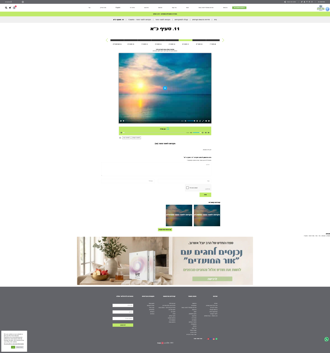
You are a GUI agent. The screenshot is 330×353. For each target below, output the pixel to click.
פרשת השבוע (171, 318)
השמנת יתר (172, 320)
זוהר (316, 236)
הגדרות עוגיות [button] (19, 347)
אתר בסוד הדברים (191, 334)
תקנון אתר (151, 303)
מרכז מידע (103, 7)
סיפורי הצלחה (192, 322)
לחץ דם (173, 311)
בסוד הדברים (213, 307)
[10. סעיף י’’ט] (199, 40)
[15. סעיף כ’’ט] (131, 40)
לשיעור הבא (126, 137)
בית (215, 20)
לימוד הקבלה (213, 314)
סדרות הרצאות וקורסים (201, 20)
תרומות (160, 7)
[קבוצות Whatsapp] (312, 2)
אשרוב (328, 236)
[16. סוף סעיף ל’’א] (117, 40)
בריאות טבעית (213, 309)
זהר (319, 236)
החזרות (152, 314)
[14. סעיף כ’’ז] (144, 40)
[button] (223, 40)
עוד (89, 7)
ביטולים (152, 311)
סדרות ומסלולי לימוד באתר (205, 7)
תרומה (194, 326)
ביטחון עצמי (172, 322)
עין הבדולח (172, 303)
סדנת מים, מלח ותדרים (169, 305)
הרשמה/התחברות (239, 7)
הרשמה (194, 303)
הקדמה (323, 236)
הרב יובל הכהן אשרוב (211, 305)
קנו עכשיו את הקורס (165, 229)
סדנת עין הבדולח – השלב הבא (167, 307)
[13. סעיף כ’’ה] (158, 40)
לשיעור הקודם (136, 137)
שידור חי (132, 7)
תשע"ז (306, 236)
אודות (215, 303)
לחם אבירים (172, 309)
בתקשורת (193, 324)
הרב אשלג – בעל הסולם (210, 316)
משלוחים (151, 309)
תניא (174, 314)
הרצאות (225, 7)
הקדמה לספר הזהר (162, 20)
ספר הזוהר (311, 236)
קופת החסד (193, 330)
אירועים (146, 7)
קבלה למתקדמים (181, 20)
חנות (187, 7)
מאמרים (194, 320)
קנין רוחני (151, 307)
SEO (171, 343)
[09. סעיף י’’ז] (213, 40)
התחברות (193, 305)
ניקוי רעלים (172, 316)
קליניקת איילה (213, 311)
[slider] (151, 121)
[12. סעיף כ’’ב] (172, 40)
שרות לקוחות (150, 305)
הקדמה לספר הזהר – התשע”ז (139, 20)
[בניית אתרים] (163, 343)
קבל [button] (13, 347)
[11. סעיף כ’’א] (185, 40)
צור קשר (174, 7)
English (118, 7)
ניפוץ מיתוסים (192, 314)
